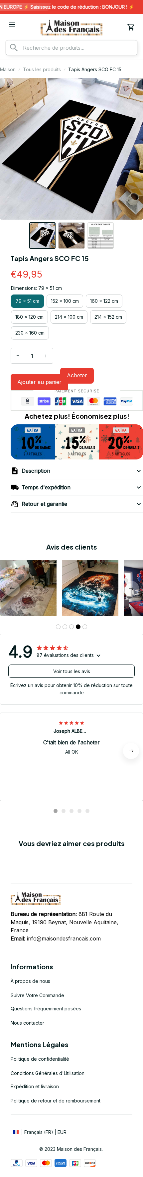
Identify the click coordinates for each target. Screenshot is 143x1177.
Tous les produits (42, 69)
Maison (8, 69)
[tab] (58, 627)
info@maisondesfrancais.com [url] (64, 938)
